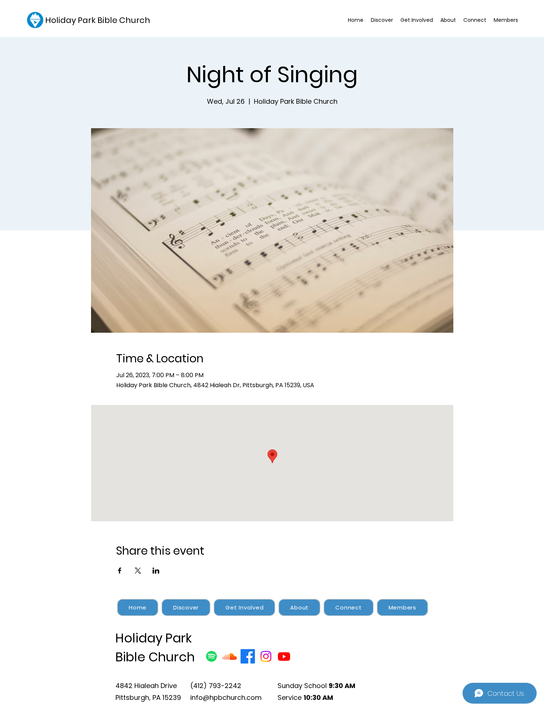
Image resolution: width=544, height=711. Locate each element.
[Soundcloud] (229, 656)
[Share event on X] (137, 571)
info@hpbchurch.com (226, 697)
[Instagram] (266, 656)
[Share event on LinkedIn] (155, 571)
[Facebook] (248, 656)
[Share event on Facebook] (119, 571)
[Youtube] (284, 656)
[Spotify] (211, 656)
